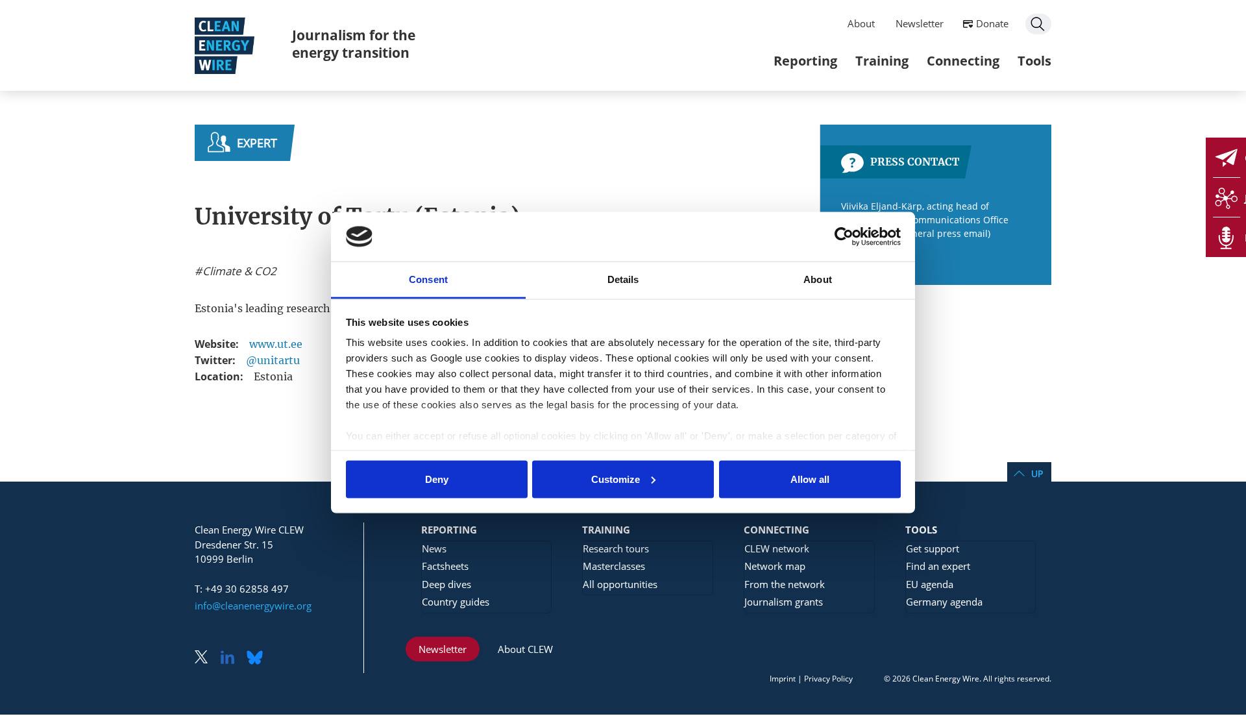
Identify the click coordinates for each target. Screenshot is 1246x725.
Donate (992, 23)
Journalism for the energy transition (353, 44)
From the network (784, 584)
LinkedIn (232, 658)
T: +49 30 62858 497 (242, 588)
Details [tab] (623, 279)
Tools (1034, 60)
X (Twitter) (206, 658)
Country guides (455, 601)
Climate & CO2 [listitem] (238, 271)
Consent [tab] (428, 279)
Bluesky (258, 658)
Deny (436, 478)
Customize (615, 478)
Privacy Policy (828, 678)
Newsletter (920, 23)
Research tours (616, 548)
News (434, 548)
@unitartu (273, 360)
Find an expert (938, 565)
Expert (257, 143)
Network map (774, 565)
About (861, 23)
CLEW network (776, 548)
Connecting (963, 60)
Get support (932, 548)
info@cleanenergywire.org (253, 605)
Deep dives (446, 584)
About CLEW (525, 649)
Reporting (805, 60)
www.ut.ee (275, 344)
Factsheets (445, 565)
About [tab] (817, 279)
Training (882, 60)
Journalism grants (783, 601)
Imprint (783, 678)
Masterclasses (614, 565)
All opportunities (620, 584)
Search (1038, 24)
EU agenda (929, 584)
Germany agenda (944, 601)
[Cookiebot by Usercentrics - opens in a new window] (844, 236)
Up (1037, 473)
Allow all (809, 478)
